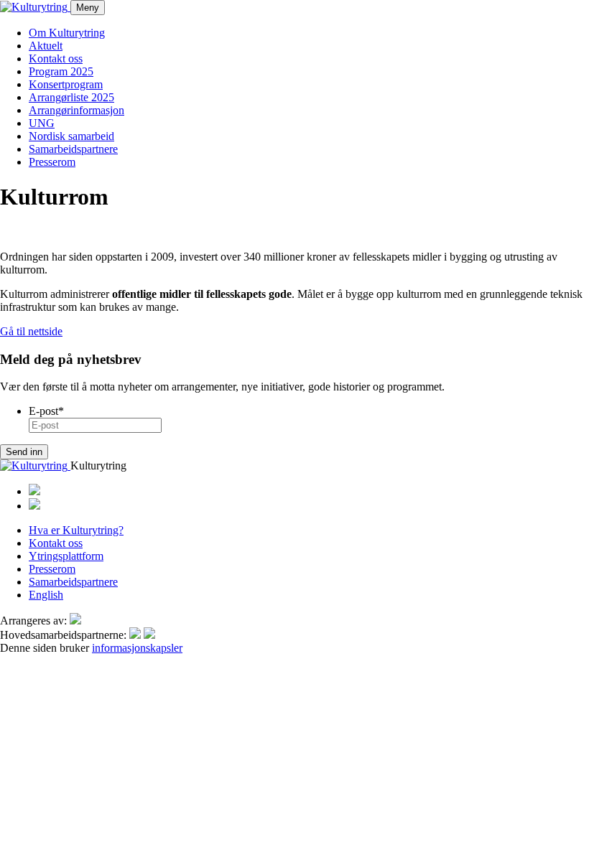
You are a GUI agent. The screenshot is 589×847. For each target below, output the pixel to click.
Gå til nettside (31, 331)
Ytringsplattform (66, 556)
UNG (42, 123)
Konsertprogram (66, 84)
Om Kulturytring (67, 33)
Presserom (52, 162)
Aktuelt (45, 45)
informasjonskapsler (137, 648)
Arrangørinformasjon (76, 110)
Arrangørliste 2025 (71, 97)
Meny (87, 7)
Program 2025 (61, 71)
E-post (46, 411)
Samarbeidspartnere (73, 149)
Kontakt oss (56, 58)
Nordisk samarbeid (71, 136)
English (46, 595)
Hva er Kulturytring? (76, 530)
